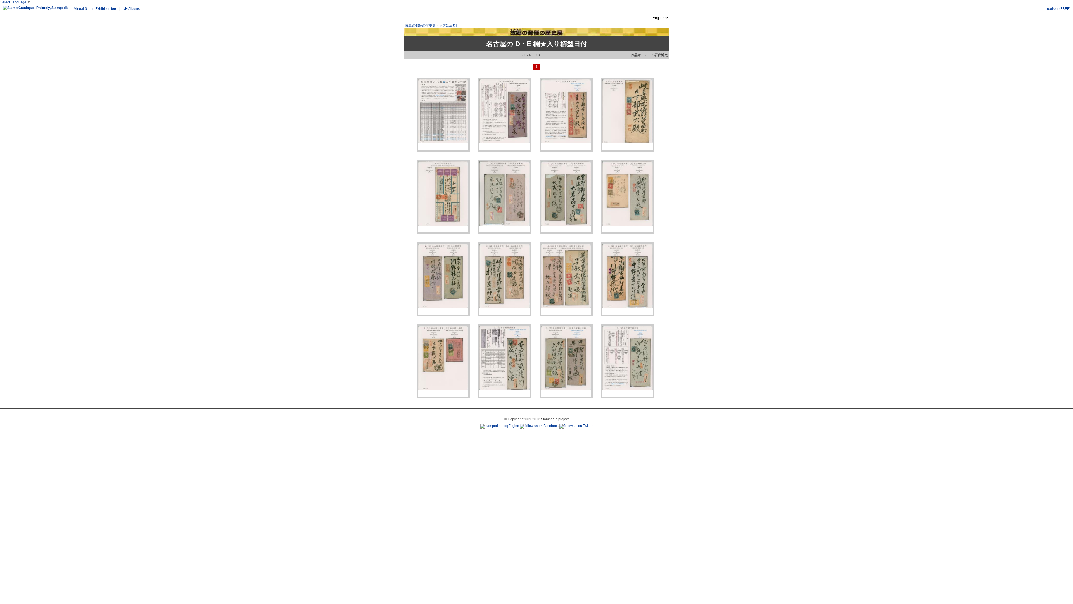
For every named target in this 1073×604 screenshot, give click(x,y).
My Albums (131, 9)
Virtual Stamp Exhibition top (95, 9)
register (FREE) (1058, 9)
